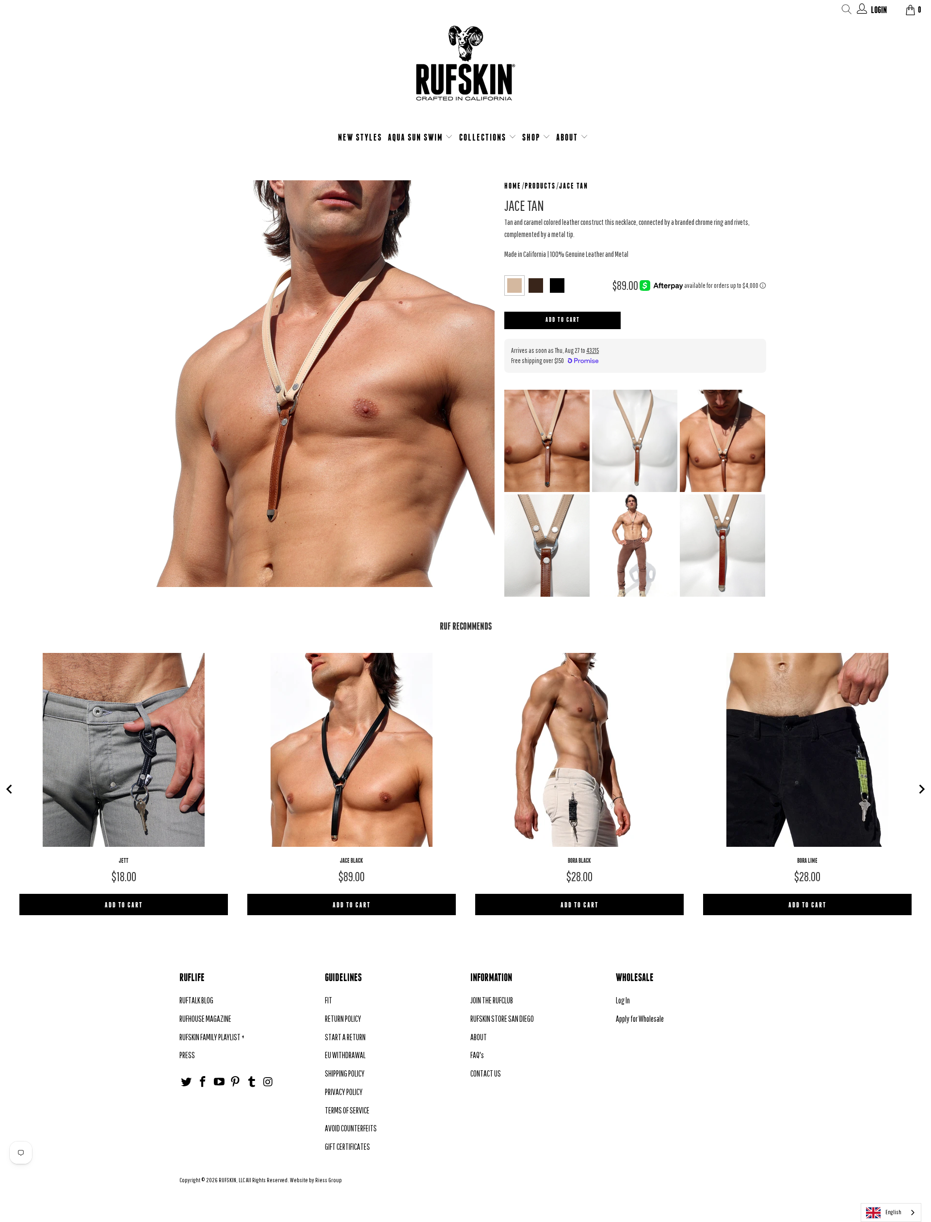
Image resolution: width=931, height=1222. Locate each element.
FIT (328, 1000)
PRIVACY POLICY (344, 1091)
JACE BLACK (351, 860)
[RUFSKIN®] (465, 69)
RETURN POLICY (343, 1018)
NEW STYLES (360, 137)
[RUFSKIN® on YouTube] (219, 1082)
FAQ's (477, 1055)
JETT (123, 860)
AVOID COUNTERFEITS (351, 1128)
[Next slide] (921, 789)
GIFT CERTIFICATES (347, 1146)
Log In (623, 1000)
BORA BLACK (579, 860)
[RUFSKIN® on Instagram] (268, 1082)
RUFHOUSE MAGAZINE (205, 1018)
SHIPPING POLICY (345, 1073)
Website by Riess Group (316, 1180)
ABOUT (568, 137)
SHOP (532, 137)
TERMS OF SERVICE (347, 1110)
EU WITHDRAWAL (345, 1055)
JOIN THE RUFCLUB (491, 1000)
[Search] (846, 11)
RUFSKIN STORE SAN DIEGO (502, 1018)
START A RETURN (345, 1037)
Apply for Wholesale (640, 1018)
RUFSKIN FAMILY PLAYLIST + (211, 1037)
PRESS (187, 1055)
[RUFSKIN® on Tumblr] (252, 1082)
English (893, 1212)
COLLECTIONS (484, 137)
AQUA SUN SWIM (417, 137)
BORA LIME (807, 860)
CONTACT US (485, 1073)
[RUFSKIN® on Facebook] (203, 1082)
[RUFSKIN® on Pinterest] (235, 1082)
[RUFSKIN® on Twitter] (186, 1082)
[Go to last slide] (9, 789)
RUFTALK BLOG (196, 1000)
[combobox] (891, 1212)
